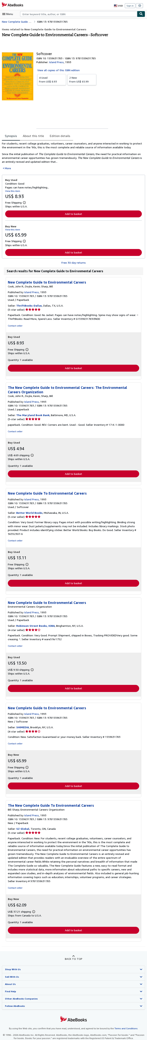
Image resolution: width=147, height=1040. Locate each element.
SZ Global (22, 828)
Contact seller (15, 325)
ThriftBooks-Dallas (29, 305)
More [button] (8, 168)
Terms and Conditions (126, 1028)
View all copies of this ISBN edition (58, 70)
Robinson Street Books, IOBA (35, 625)
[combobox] (78, 14)
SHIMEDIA (22, 727)
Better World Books (29, 512)
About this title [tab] (33, 136)
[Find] (141, 14)
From (48, 79)
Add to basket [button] (73, 213)
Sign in (130, 5)
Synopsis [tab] (11, 136)
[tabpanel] (72, 156)
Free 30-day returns (73, 262)
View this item (12, 191)
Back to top (73, 958)
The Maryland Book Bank (33, 415)
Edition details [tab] (60, 136)
